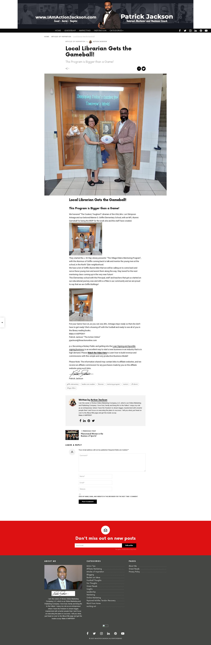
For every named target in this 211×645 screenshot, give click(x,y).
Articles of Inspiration (95, 572)
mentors (125, 384)
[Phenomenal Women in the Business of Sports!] (2, 322)
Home (58, 30)
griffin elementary (72, 384)
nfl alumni (134, 384)
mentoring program (113, 384)
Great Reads (92, 586)
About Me (133, 566)
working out (91, 606)
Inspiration (100, 30)
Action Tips (91, 566)
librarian (101, 384)
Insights (90, 589)
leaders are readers (88, 384)
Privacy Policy (134, 572)
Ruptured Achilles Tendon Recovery (101, 601)
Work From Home (94, 603)
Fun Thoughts (92, 583)
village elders (71, 388)
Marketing (85, 30)
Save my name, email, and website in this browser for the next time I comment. (108, 496)
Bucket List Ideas (93, 578)
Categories (116, 30)
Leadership (70, 30)
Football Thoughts (94, 580)
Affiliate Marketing (94, 569)
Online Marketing (94, 598)
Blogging (90, 575)
